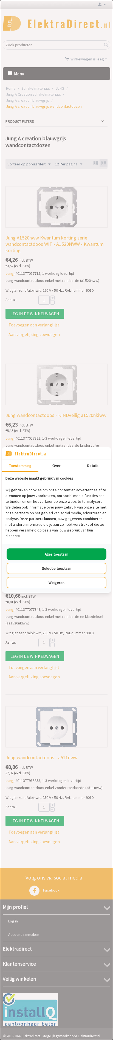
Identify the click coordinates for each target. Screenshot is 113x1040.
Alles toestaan (56, 554)
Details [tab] (92, 465)
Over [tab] (56, 465)
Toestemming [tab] (20, 465)
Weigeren (56, 582)
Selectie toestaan (56, 568)
